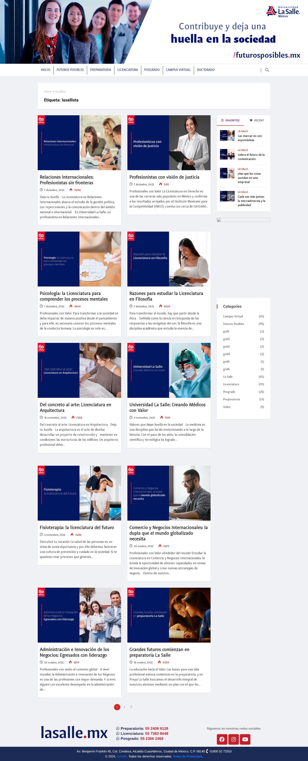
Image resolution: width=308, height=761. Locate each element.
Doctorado (206, 70)
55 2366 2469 (151, 738)
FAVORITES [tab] (232, 120)
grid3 (226, 346)
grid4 (226, 354)
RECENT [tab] (259, 120)
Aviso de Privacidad (187, 756)
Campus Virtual (178, 70)
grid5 (226, 361)
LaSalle (122, 756)
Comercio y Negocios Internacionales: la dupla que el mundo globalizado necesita (168, 533)
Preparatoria (100, 70)
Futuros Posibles (70, 70)
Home (47, 91)
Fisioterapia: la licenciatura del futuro (77, 527)
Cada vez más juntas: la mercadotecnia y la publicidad (251, 201)
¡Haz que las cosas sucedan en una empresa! (249, 178)
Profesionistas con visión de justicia (164, 177)
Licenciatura (127, 70)
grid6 (226, 369)
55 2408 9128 (156, 728)
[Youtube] (245, 739)
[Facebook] (222, 739)
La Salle (243, 131)
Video (226, 407)
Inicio (45, 70)
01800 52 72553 (220, 751)
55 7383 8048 (156, 733)
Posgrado (152, 70)
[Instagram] (233, 739)
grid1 (226, 331)
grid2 (226, 339)
